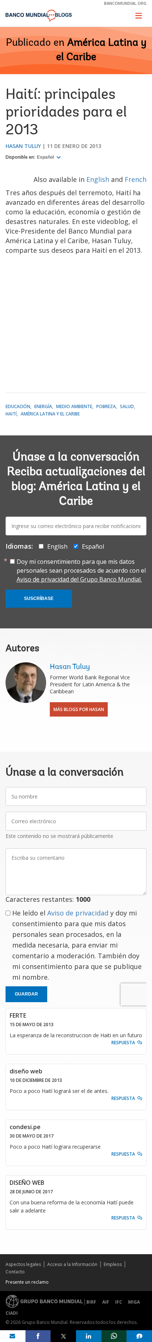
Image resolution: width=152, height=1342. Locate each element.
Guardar (26, 994)
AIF (105, 1302)
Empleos (113, 1264)
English (98, 179)
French (135, 179)
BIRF (91, 1302)
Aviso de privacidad (77, 912)
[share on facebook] (38, 1336)
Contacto (15, 1272)
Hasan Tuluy (23, 146)
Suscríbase (38, 598)
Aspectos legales (23, 1264)
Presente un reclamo (27, 1282)
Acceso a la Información (72, 1264)
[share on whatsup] (114, 1336)
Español (46, 157)
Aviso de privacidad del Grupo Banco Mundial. (79, 579)
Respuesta (123, 1042)
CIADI (12, 1313)
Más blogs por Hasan (78, 709)
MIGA (134, 1302)
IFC (118, 1302)
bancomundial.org (125, 3)
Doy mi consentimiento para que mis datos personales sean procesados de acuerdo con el (81, 570)
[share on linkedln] (88, 1336)
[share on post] (63, 1336)
